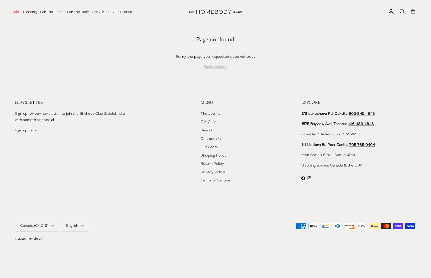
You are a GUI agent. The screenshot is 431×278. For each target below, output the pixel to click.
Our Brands (122, 11)
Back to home (215, 66)
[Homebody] (215, 12)
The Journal (211, 113)
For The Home (52, 11)
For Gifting (100, 11)
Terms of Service (215, 180)
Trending (29, 11)
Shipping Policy (213, 155)
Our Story (209, 146)
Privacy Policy (213, 171)
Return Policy (212, 163)
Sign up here (26, 130)
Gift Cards (209, 121)
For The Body (78, 11)
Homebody (34, 239)
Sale (15, 11)
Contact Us (211, 138)
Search (207, 130)
